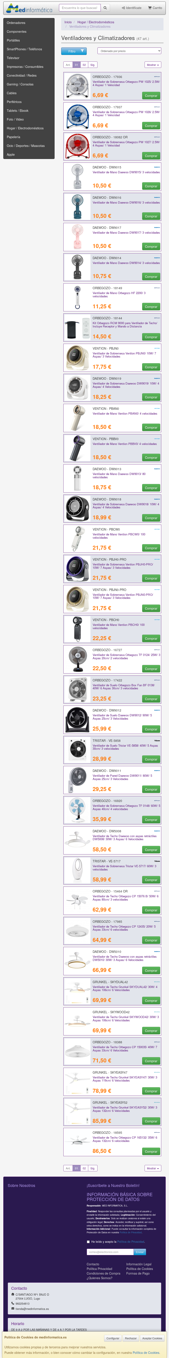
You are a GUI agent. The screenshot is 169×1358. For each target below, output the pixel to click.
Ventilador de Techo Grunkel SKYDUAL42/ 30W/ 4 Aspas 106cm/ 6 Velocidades (125, 988)
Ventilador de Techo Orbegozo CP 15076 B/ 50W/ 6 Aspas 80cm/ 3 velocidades (125, 897)
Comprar (151, 95)
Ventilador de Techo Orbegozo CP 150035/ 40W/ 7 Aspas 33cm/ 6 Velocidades (125, 1048)
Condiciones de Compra (103, 1273)
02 (84, 65)
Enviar (140, 1252)
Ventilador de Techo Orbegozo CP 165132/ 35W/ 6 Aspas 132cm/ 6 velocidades (125, 1139)
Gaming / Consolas (20, 84)
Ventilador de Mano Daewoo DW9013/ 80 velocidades (119, 475)
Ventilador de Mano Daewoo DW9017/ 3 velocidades (126, 232)
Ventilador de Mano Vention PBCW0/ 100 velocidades (119, 536)
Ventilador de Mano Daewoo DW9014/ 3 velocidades (126, 263)
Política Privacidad (99, 1268)
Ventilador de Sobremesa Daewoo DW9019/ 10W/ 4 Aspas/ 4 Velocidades (126, 385)
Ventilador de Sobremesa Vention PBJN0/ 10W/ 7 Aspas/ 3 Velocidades (124, 355)
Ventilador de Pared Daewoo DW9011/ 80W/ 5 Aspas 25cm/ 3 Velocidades (122, 777)
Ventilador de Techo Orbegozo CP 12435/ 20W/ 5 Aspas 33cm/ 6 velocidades (124, 928)
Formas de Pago (138, 1273)
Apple (11, 154)
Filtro (71, 51)
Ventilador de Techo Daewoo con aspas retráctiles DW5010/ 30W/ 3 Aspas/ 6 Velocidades (125, 958)
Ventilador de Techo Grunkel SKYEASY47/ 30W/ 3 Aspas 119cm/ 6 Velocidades (125, 1079)
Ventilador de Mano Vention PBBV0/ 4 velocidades (125, 444)
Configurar (113, 1338)
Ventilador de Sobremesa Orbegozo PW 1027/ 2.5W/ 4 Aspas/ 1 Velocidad (126, 143)
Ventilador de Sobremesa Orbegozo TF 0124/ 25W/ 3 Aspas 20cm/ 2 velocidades (126, 656)
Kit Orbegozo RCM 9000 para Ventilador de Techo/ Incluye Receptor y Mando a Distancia (125, 324)
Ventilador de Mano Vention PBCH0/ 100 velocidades (119, 626)
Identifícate (133, 7)
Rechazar (131, 1338)
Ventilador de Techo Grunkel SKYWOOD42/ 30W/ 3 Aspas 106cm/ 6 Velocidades (126, 1018)
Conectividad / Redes (22, 75)
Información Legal (138, 1264)
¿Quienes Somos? (99, 1278)
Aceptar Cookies (152, 1338)
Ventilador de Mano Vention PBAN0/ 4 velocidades (125, 413)
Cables (12, 93)
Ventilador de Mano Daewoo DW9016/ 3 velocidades (126, 202)
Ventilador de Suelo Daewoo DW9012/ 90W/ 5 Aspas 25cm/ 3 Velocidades (122, 717)
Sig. (92, 65)
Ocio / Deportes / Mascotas (26, 145)
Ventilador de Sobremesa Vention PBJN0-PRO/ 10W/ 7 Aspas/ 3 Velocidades (123, 596)
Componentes (16, 31)
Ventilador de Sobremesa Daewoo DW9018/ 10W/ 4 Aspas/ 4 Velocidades (126, 505)
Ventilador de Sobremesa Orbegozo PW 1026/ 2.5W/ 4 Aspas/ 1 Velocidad (126, 113)
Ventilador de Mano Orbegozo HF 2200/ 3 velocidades (119, 294)
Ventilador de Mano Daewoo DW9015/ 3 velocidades (126, 172)
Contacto (93, 1264)
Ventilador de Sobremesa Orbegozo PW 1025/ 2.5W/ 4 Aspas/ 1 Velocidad (126, 83)
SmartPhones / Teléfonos (24, 49)
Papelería (13, 137)
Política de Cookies (146, 1352)
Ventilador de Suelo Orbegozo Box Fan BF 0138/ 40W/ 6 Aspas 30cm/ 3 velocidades (124, 686)
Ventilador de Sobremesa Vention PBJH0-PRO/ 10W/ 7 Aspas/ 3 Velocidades (123, 566)
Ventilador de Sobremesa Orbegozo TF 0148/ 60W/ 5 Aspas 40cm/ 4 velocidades (126, 807)
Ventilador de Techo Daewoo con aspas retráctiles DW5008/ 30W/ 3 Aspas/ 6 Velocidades (125, 837)
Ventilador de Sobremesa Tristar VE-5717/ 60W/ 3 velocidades (124, 867)
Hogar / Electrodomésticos (25, 128)
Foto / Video (15, 119)
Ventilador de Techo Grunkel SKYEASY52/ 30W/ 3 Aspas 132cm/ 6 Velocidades (125, 1109)
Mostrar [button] (152, 65)
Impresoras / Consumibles (25, 66)
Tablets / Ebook (17, 110)
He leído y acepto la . (118, 1242)
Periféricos (14, 101)
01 (76, 65)
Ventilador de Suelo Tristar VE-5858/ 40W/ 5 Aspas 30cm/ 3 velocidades (125, 747)
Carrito (157, 7)
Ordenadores (16, 22)
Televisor (13, 58)
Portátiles (13, 40)
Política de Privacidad (131, 1232)
